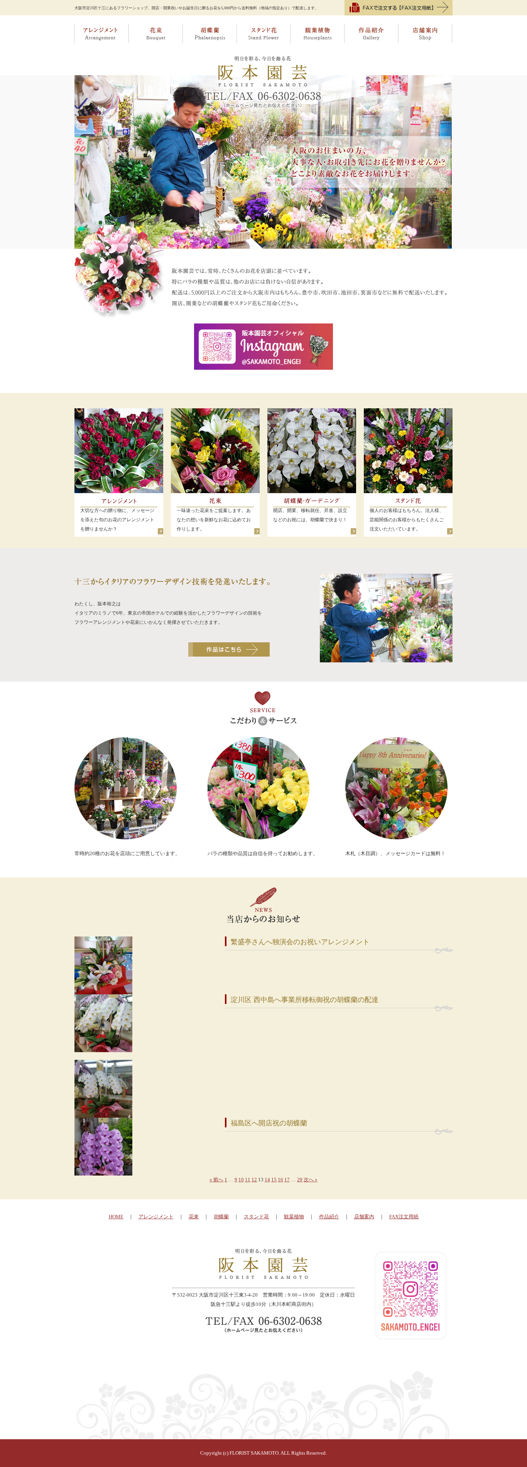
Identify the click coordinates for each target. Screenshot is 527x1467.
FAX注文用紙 (404, 1216)
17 (287, 1179)
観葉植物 (318, 33)
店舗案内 (426, 33)
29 (299, 1179)
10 (241, 1179)
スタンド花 (263, 33)
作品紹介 (372, 33)
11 (247, 1179)
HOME (116, 1216)
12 (254, 1179)
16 (280, 1179)
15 (274, 1179)
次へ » (311, 1179)
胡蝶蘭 (209, 33)
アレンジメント (101, 33)
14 (267, 1179)
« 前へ (216, 1179)
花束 (155, 33)
